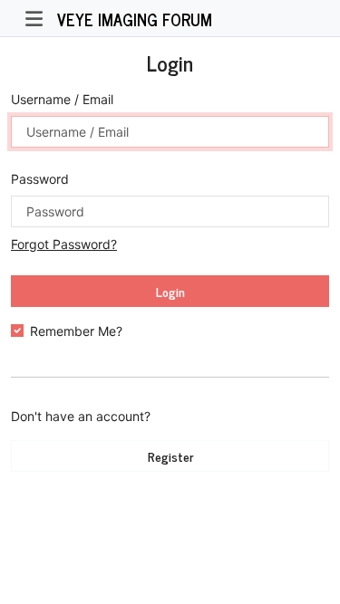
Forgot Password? (64, 244)
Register (170, 456)
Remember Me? (76, 331)
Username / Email (62, 99)
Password (40, 179)
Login (170, 291)
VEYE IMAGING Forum (134, 19)
